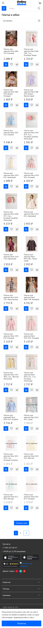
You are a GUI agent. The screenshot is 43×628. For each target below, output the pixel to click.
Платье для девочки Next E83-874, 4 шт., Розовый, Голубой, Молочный (31, 134)
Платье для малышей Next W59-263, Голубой (11, 417)
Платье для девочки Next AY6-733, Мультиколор (11, 297)
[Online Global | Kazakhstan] (20, 571)
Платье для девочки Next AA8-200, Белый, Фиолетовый (31, 93)
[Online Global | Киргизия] (24, 571)
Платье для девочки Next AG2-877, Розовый (31, 496)
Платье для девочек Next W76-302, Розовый (31, 336)
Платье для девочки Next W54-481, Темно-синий (31, 257)
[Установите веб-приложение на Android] (30, 557)
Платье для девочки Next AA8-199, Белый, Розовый (11, 93)
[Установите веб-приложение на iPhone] (11, 557)
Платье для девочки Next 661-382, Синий (31, 417)
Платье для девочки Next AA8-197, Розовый (11, 51)
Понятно (21, 623)
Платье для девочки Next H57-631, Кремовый (31, 214)
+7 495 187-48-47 (10, 548)
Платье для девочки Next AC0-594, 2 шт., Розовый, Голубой (11, 457)
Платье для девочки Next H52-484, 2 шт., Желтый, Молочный (11, 375)
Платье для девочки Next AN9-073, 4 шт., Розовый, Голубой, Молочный (11, 216)
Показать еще (21, 523)
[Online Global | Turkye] (17, 571)
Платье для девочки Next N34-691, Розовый (31, 175)
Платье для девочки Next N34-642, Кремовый (11, 175)
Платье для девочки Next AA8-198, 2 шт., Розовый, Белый (31, 52)
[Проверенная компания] (28, 565)
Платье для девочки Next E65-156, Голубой (11, 132)
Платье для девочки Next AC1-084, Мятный (11, 496)
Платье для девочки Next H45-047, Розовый (11, 336)
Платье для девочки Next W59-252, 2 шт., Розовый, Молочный (30, 376)
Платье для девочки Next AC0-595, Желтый (31, 456)
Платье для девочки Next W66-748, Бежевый (31, 297)
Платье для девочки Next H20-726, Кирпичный (11, 256)
